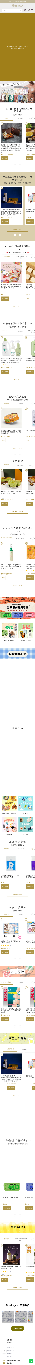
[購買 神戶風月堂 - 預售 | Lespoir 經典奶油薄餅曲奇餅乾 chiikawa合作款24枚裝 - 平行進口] (11, 272)
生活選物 (25, 834)
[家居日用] (25, 803)
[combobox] (10, 10)
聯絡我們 (9, 1353)
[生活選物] (25, 824)
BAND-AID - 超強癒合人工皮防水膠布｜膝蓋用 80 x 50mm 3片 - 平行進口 (11, 1010)
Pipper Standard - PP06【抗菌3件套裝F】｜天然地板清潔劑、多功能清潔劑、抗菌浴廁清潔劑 (11, 360)
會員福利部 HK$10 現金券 (10, 1197)
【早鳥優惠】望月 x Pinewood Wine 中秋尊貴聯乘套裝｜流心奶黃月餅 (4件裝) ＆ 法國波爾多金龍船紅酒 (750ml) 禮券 (11, 212)
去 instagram (18, 1328)
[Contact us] (31, 1361)
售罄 (28, 299)
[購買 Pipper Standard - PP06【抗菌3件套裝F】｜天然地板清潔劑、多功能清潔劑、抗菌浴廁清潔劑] (11, 346)
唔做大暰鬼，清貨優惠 (9, 813)
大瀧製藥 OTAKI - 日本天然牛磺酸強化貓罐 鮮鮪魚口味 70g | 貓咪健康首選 (11, 432)
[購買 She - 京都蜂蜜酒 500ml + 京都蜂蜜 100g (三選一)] (11, 1254)
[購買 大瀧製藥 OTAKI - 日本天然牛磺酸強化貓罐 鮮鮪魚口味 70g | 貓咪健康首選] (11, 418)
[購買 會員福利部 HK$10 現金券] (12, 1187)
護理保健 (9, 834)
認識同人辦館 (10, 1347)
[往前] (15, 101)
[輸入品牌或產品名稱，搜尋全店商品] (20, 10)
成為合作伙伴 (10, 1350)
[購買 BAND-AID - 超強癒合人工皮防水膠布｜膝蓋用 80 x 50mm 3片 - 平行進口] (11, 997)
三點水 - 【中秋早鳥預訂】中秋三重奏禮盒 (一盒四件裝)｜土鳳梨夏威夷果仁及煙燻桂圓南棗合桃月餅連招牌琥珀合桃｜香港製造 (11, 147)
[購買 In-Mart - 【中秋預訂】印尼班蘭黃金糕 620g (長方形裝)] (11, 479)
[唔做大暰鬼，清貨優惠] (9, 803)
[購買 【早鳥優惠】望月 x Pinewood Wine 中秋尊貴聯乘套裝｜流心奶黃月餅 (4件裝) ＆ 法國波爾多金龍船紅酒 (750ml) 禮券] (11, 197)
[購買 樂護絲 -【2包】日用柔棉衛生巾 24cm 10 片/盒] (11, 929)
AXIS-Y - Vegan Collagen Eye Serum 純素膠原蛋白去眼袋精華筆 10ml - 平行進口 (11, 566)
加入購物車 (5, 221)
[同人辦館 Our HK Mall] (17, 5)
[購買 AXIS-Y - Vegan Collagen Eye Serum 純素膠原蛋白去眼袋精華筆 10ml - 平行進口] (11, 552)
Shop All (17, 229)
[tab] (6, 119)
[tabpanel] (17, 144)
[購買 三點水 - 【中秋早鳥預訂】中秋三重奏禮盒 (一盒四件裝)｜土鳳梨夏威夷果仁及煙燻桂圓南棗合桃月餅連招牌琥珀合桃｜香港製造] (11, 133)
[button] (25, 10)
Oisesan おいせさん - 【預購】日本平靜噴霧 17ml (11, 876)
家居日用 (25, 813)
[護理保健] (9, 824)
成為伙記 (9, 1356)
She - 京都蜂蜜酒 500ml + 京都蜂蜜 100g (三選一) (11, 1267)
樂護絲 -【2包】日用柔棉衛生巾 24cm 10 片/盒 (11, 942)
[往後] (20, 101)
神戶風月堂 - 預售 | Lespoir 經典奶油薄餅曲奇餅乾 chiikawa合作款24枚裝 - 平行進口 (11, 286)
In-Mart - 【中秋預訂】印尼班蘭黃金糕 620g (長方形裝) (11, 492)
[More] (17, 47)
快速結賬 (4, 158)
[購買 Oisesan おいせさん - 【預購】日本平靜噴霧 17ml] (11, 863)
